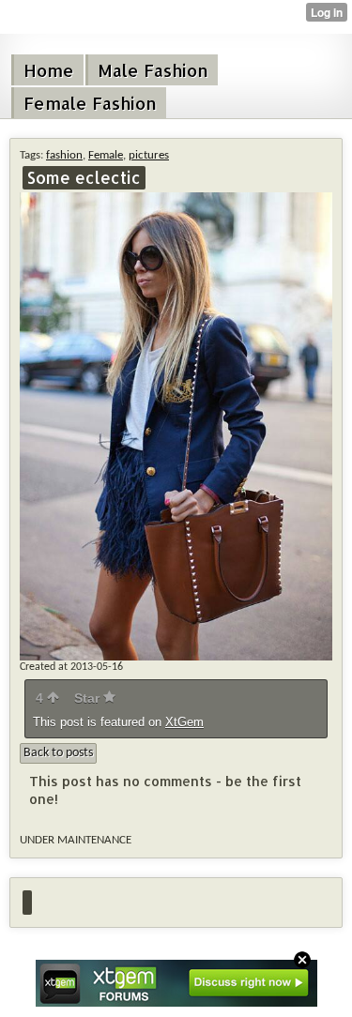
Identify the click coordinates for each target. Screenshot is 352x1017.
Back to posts (58, 753)
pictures (149, 155)
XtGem (184, 722)
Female (105, 155)
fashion (64, 155)
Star (88, 698)
